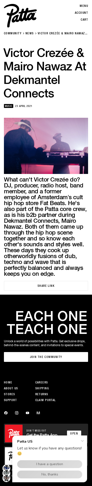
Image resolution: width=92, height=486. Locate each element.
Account (81, 12)
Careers (41, 382)
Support (10, 400)
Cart (84, 19)
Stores (9, 394)
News (30, 33)
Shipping (42, 388)
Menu (84, 6)
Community (13, 33)
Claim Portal (45, 400)
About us (11, 388)
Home (8, 382)
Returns (41, 394)
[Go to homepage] (20, 15)
